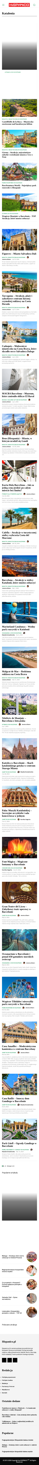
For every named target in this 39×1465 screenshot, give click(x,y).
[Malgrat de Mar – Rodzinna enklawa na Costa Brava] (19, 657)
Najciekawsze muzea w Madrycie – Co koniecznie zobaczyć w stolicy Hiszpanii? (19, 1409)
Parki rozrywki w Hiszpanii (12, 182)
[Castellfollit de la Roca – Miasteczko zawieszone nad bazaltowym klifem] (19, 108)
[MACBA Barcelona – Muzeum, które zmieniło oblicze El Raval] (19, 379)
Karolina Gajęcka (25, 819)
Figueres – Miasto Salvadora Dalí (19, 253)
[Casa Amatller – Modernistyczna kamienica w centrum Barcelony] (19, 1032)
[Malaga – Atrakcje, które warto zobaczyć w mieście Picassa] (31, 1256)
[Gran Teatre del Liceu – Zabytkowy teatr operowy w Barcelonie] (19, 892)
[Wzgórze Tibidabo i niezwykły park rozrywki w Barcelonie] (19, 987)
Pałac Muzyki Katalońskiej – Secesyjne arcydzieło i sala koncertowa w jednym (17, 813)
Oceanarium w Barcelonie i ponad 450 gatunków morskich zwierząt (17, 957)
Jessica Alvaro (6, 259)
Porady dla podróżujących (12, 494)
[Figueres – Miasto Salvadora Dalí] (19, 239)
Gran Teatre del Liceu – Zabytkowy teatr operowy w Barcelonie (16, 909)
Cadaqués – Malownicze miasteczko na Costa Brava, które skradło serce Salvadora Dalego (19, 349)
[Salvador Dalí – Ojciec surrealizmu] (31, 1298)
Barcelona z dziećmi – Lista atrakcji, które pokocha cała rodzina (18, 80)
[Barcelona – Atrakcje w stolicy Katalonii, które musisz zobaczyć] (19, 566)
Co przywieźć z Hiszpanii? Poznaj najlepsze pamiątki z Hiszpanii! (12, 1284)
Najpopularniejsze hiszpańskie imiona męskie (17, 1451)
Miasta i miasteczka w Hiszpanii (14, 119)
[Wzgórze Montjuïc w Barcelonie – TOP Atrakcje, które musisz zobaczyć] (19, 202)
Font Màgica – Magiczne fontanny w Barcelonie (15, 863)
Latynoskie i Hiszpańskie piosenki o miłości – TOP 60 (12, 1312)
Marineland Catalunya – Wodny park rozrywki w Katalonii (18, 628)
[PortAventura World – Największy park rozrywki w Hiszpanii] (19, 172)
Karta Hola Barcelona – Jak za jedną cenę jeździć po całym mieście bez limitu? (18, 488)
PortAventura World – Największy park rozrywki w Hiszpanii (19, 186)
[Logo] (19, 5)
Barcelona (5, 19)
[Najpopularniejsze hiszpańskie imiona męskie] (31, 1270)
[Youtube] (9, 1360)
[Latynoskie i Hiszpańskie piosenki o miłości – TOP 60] (31, 1312)
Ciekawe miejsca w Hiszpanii (12, 868)
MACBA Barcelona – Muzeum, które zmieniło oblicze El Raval (18, 394)
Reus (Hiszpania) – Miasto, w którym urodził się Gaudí (17, 439)
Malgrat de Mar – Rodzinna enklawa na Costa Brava (16, 672)
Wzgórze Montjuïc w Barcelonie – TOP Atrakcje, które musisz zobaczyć (19, 217)
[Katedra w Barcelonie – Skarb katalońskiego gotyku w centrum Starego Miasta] (19, 749)
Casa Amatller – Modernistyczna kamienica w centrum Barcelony (19, 1047)
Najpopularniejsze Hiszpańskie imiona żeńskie (17, 1227)
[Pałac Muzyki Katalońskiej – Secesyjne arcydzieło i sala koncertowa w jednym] (19, 796)
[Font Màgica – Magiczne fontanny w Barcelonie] (19, 847)
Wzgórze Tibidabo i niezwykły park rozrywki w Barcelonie (17, 1002)
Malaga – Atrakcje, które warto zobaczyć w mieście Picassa (13, 1257)
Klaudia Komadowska (8, 635)
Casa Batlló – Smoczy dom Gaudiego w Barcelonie (15, 1099)
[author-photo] (28, 257)
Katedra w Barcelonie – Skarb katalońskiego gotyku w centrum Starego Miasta (18, 766)
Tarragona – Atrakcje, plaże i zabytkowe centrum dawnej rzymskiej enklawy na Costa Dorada (17, 300)
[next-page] (6, 1166)
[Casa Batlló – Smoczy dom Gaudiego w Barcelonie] (19, 1084)
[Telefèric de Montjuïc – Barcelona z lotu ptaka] (19, 704)
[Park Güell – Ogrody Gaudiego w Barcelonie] (19, 1129)
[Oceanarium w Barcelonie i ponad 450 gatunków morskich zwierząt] (19, 940)
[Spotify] (15, 1360)
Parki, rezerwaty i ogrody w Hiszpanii (15, 1149)
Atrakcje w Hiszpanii (13, 72)
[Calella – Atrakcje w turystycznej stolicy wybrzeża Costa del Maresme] (19, 518)
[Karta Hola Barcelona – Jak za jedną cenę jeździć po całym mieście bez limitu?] (19, 471)
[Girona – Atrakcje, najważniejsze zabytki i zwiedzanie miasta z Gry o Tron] (19, 139)
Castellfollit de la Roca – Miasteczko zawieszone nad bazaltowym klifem (17, 123)
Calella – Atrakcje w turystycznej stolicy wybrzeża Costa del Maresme (19, 535)
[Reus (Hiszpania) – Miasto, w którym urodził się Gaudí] (19, 424)
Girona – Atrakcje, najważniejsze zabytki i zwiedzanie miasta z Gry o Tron (17, 154)
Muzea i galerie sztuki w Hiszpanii (14, 400)
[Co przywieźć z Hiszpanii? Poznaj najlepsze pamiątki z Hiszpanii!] (31, 1284)
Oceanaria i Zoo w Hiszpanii (12, 633)
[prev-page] (3, 1247)
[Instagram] (4, 1360)
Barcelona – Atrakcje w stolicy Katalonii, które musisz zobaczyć (19, 581)
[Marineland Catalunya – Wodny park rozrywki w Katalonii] (19, 612)
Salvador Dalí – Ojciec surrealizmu (9, 1298)
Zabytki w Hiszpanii (9, 772)
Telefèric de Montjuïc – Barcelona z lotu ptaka (14, 719)
